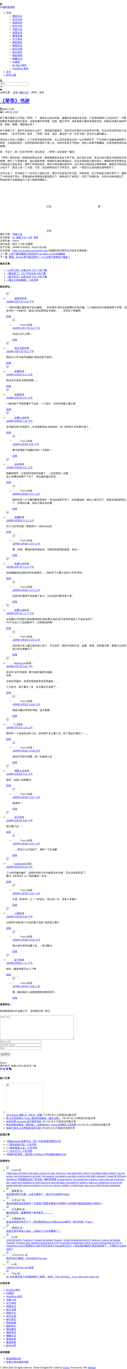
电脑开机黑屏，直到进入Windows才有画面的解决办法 (36, 1154)
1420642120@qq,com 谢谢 (20, 1267)
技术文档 (17, 19)
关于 (8, 71)
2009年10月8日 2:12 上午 (19, 467)
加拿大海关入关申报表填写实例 (23, 1128)
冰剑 (16, 464)
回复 (8, 316)
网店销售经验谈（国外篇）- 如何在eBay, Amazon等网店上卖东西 (41, 1124)
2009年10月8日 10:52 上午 (26, 590)
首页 (15, 92)
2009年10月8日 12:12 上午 (20, 520)
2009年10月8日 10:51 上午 (26, 494)
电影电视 (17, 55)
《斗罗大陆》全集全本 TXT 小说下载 (26, 270)
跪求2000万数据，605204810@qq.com (26, 1258)
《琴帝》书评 (15, 101)
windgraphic (20, 863)
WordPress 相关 (20, 68)
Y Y (16, 724)
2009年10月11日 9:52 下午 (20, 351)
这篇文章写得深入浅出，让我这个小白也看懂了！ (33, 1231)
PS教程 (16, 62)
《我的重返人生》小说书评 (22, 1147)
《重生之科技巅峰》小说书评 (22, 280)
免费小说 (19, 417)
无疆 (16, 394)
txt (13, 237)
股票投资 (17, 22)
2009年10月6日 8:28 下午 (19, 867)
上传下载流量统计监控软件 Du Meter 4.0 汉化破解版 (37, 253)
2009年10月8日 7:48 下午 (19, 421)
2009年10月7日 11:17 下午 (20, 613)
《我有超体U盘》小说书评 (22, 1144)
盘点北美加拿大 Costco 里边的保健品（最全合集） (33, 1118)
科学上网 (11, 75)
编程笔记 (11, 1326)
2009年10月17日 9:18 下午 (20, 301)
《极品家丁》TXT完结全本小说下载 (26, 273)
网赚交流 (17, 58)
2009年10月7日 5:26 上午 (19, 727)
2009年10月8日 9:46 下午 (25, 444)
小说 (29, 237)
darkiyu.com (20, 663)
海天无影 (19, 348)
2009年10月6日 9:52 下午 (19, 774)
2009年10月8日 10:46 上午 (26, 940)
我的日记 (17, 16)
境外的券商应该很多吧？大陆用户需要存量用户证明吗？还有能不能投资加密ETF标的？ (54, 1203)
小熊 (16, 913)
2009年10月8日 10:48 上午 (26, 704)
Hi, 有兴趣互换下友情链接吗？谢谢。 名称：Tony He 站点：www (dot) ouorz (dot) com (52, 1276)
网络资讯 (17, 45)
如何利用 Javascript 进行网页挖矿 (24, 1121)
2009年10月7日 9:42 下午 (19, 666)
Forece (66, 1367)
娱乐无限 (17, 49)
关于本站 (17, 39)
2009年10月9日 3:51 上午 (19, 397)
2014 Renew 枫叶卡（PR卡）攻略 (24, 1115)
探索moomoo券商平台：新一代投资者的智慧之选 (34, 1141)
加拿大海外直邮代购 (17, 1362)
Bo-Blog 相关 (19, 65)
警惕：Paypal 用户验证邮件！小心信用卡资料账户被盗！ (39, 257)
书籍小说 (17, 29)
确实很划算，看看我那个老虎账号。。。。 (29, 1212)
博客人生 (19, 770)
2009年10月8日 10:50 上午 (26, 640)
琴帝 (35, 237)
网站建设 (17, 42)
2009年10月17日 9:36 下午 (26, 328)
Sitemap (92, 1367)
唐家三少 (21, 237)
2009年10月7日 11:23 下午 (20, 567)
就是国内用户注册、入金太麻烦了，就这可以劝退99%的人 (38, 1194)
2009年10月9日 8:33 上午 (19, 374)
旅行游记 (17, 52)
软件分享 (17, 26)
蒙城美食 (17, 35)
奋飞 (16, 959)
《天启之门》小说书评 (19, 1151)
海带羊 (18, 298)
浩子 (16, 817)
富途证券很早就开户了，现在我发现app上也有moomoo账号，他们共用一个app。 (50, 1221)
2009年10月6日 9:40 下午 (19, 820)
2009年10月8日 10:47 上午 (26, 797)
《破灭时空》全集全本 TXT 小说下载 (26, 276)
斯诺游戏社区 (13, 1358)
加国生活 (17, 32)
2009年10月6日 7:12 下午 (19, 963)
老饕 (16, 371)
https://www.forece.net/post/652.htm (30, 250)
